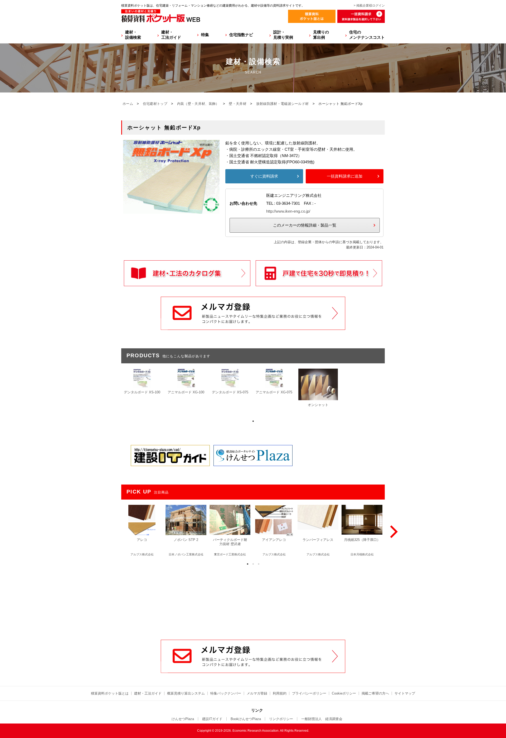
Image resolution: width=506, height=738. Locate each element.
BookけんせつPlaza (246, 719)
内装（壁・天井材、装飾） (198, 104)
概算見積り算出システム (186, 693)
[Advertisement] (253, 600)
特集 (205, 34)
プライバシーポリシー (309, 693)
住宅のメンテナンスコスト (367, 35)
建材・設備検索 (133, 35)
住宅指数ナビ (241, 34)
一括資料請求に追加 (344, 176)
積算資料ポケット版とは (110, 693)
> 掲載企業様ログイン (369, 5)
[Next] (392, 531)
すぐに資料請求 (264, 176)
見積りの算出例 (321, 35)
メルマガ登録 (257, 693)
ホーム (128, 104)
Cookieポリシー (344, 693)
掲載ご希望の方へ (375, 693)
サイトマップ (405, 693)
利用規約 (279, 693)
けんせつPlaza (183, 719)
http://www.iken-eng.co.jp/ (288, 211)
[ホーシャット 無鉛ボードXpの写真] (171, 210)
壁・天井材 (237, 104)
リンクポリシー (281, 719)
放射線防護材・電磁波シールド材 (282, 104)
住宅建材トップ (155, 104)
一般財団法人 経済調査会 (321, 719)
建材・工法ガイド (171, 35)
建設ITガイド (212, 719)
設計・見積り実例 (283, 35)
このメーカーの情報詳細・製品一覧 (304, 225)
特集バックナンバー (225, 693)
